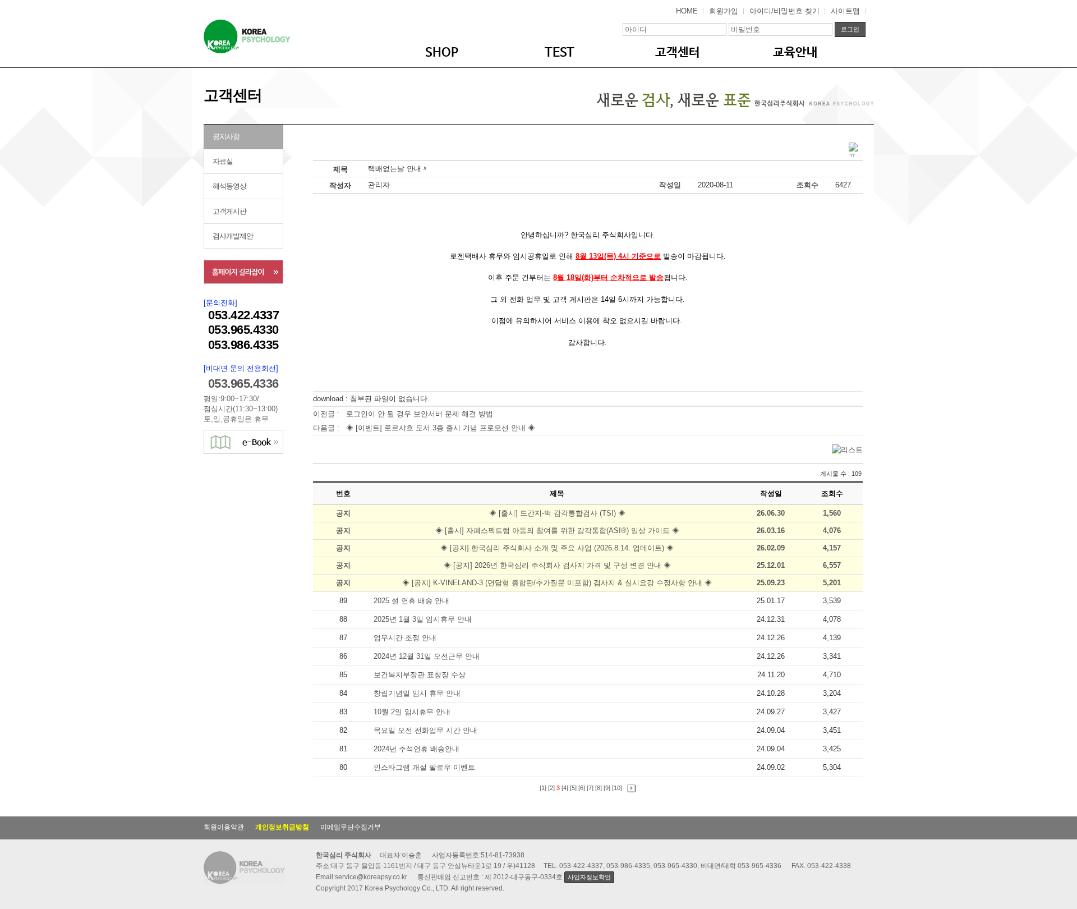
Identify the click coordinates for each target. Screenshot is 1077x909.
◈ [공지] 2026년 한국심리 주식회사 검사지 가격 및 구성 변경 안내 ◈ (557, 565)
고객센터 (677, 52)
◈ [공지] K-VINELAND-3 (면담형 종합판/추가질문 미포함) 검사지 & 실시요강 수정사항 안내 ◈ (557, 583)
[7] (590, 787)
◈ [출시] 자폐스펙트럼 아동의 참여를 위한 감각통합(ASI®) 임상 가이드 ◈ (557, 530)
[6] (581, 787)
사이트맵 (845, 11)
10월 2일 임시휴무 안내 (413, 712)
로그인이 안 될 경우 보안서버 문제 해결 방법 (419, 414)
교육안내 (795, 52)
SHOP (441, 52)
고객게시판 (229, 211)
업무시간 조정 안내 (406, 637)
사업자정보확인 (588, 877)
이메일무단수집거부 (350, 827)
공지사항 (226, 136)
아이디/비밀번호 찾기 (784, 11)
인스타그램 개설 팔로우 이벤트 (425, 767)
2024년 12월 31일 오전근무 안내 (428, 656)
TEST (559, 52)
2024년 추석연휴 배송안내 (418, 749)
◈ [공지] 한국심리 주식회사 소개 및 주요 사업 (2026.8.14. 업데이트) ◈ (557, 548)
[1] (543, 787)
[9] (607, 787)
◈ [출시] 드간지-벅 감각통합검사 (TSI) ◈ (557, 513)
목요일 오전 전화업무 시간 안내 (427, 730)
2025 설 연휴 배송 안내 (413, 600)
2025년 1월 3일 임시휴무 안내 (424, 619)
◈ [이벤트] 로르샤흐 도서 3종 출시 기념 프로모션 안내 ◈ (440, 428)
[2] (551, 787)
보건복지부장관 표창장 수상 (421, 675)
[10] (617, 787)
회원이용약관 (224, 827)
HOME (687, 11)
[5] (573, 787)
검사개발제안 (233, 236)
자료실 (223, 161)
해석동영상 (229, 186)
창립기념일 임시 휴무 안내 (418, 693)
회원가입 (723, 11)
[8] (598, 787)
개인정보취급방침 (282, 827)
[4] (564, 787)
